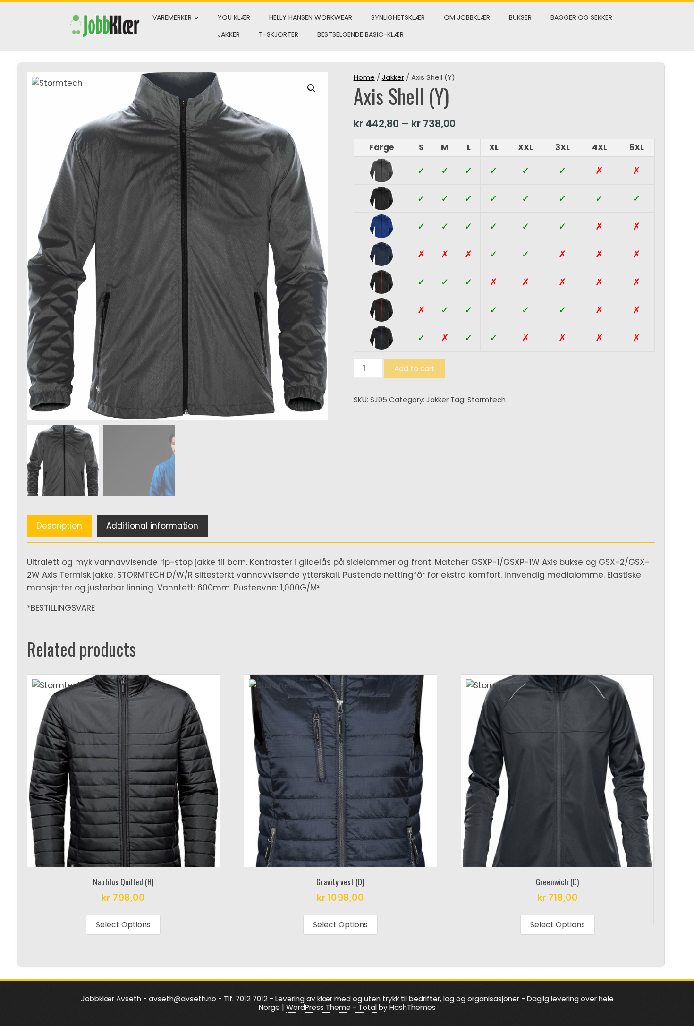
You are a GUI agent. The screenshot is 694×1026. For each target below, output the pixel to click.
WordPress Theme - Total (331, 1007)
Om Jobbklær (467, 17)
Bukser (520, 17)
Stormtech (486, 399)
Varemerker (172, 17)
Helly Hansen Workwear (310, 17)
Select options (123, 924)
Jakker (229, 34)
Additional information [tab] (152, 525)
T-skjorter (278, 34)
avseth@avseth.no (182, 999)
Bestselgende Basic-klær (360, 34)
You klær (234, 17)
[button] (311, 88)
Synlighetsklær (398, 17)
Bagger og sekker (581, 17)
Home (364, 77)
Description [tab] (59, 525)
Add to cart (414, 369)
